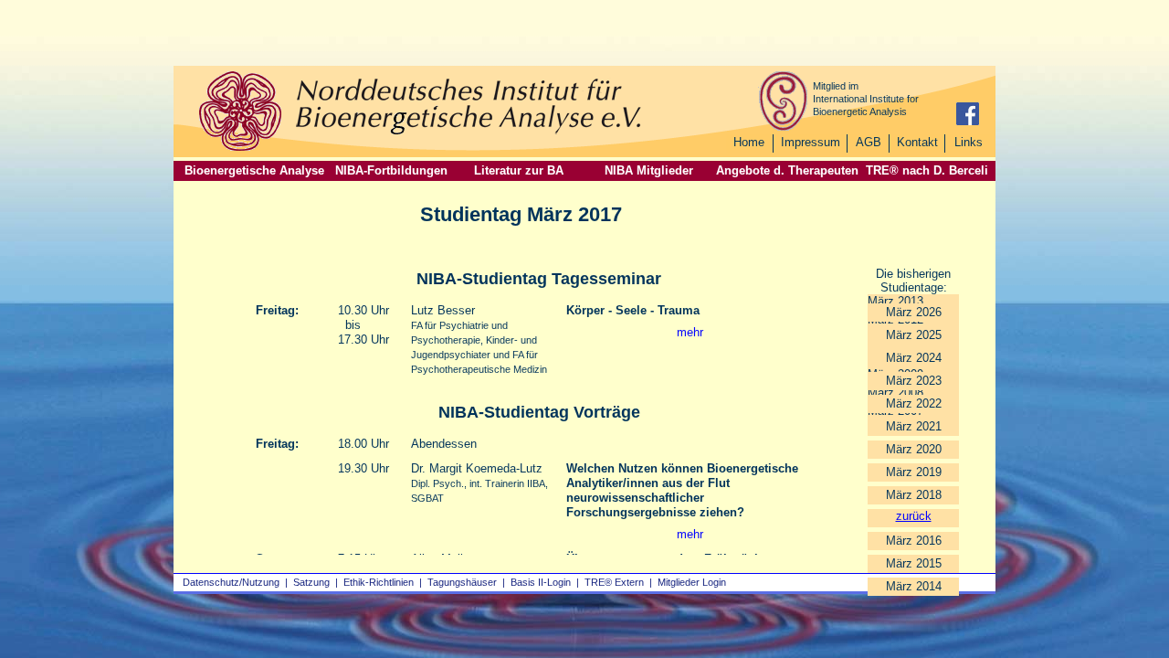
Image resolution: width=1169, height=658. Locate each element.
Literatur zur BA (518, 170)
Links (968, 142)
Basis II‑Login (541, 582)
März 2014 (914, 586)
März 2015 (914, 563)
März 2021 (914, 426)
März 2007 (895, 411)
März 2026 (914, 312)
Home (748, 142)
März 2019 (914, 472)
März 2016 (914, 540)
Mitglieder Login (692, 582)
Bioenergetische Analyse (254, 170)
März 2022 (914, 403)
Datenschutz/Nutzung (231, 582)
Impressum (810, 142)
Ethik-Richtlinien (378, 582)
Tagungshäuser (462, 582)
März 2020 (914, 449)
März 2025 (914, 335)
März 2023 (914, 380)
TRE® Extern (614, 582)
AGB (868, 142)
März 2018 (914, 495)
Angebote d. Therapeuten (787, 170)
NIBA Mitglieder (649, 170)
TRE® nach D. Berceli (927, 170)
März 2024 (914, 358)
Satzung (311, 582)
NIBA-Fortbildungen (391, 170)
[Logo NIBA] (240, 148)
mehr (690, 332)
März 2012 (895, 319)
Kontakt (917, 142)
